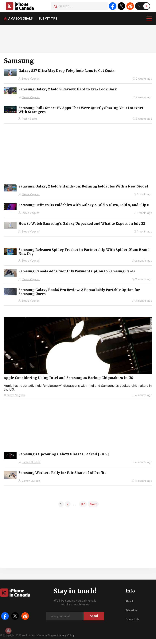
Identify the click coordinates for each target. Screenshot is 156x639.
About (129, 601)
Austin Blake (29, 118)
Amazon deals (20, 18)
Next (93, 504)
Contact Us (132, 619)
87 (83, 504)
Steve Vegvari (31, 78)
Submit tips (47, 18)
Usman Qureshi (31, 462)
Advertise (132, 610)
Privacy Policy (66, 635)
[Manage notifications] (8, 631)
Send (94, 616)
